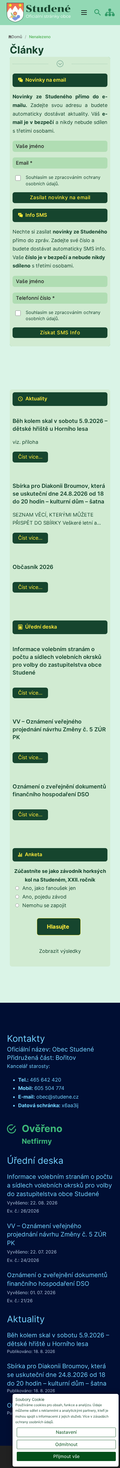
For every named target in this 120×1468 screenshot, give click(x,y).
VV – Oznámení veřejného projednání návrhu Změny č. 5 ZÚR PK (59, 729)
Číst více (28, 457)
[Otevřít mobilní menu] (84, 12)
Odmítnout (66, 1444)
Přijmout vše (66, 1456)
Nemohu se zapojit (44, 905)
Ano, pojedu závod (44, 897)
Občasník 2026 (33, 567)
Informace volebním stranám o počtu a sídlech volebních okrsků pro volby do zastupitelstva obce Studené (59, 1185)
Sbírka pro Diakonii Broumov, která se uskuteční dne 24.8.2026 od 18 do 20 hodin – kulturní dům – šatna (59, 494)
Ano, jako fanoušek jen (49, 888)
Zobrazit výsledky (60, 951)
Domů (16, 36)
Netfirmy (37, 1141)
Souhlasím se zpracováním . (63, 180)
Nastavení (66, 1432)
